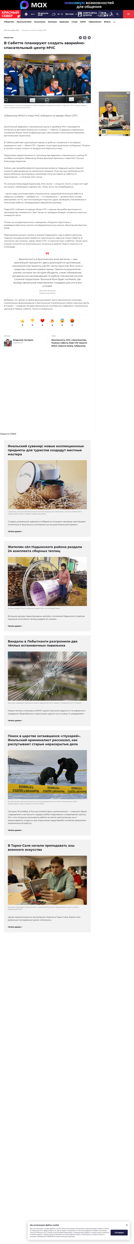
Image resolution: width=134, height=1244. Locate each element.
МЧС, (68, 340)
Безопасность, (58, 340)
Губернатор (80, 346)
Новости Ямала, (66, 346)
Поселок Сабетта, (60, 343)
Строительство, (79, 340)
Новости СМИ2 (8, 434)
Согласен (119, 1232)
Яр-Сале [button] (69, 14)
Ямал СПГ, (74, 343)
